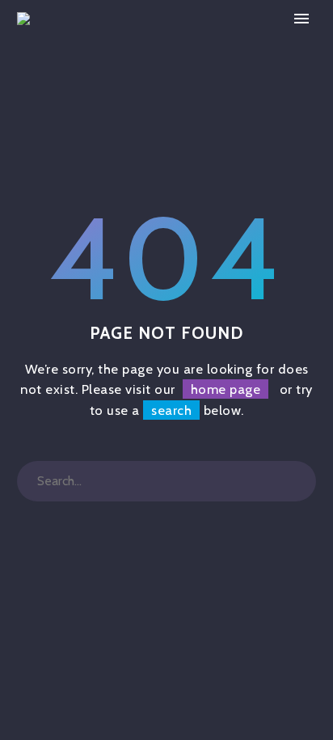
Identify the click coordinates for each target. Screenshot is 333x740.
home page (226, 389)
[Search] (296, 481)
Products (239, 43)
